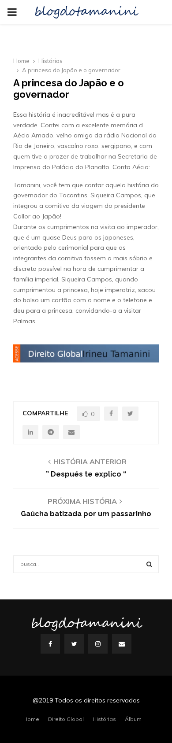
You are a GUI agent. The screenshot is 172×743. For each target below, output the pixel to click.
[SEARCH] (149, 564)
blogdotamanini (86, 12)
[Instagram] (98, 644)
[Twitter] (74, 644)
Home (31, 719)
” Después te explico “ (86, 474)
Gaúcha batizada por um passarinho (86, 514)
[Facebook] (50, 644)
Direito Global (66, 719)
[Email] (121, 644)
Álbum (133, 719)
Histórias (104, 719)
